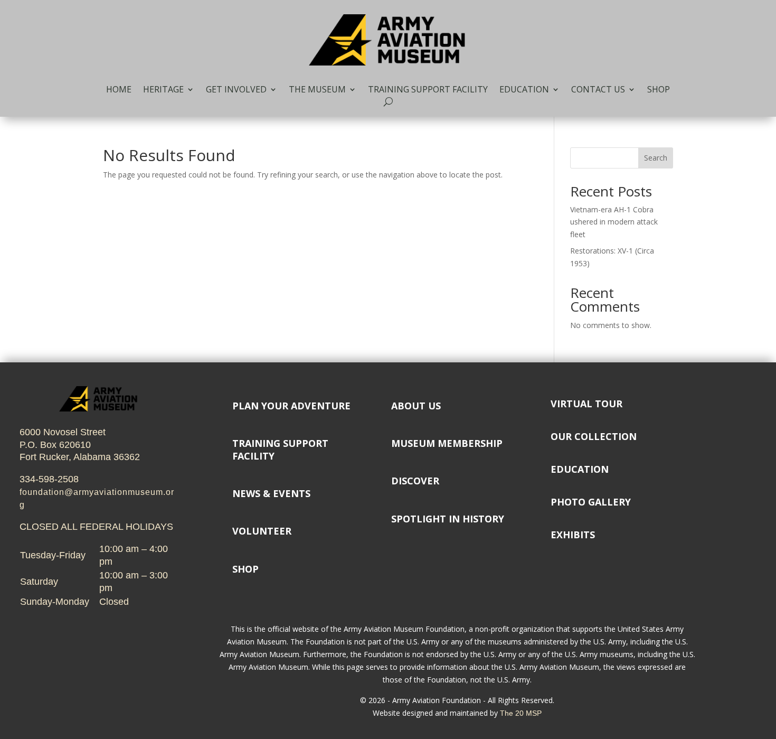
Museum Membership (447, 443)
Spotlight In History (447, 518)
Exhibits (573, 534)
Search (655, 158)
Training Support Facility (428, 90)
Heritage (163, 90)
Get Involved (236, 90)
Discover (415, 480)
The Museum (317, 90)
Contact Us (598, 90)
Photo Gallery (591, 501)
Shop (658, 90)
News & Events (271, 493)
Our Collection (594, 436)
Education (524, 90)
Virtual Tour (586, 403)
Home (118, 90)
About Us (416, 405)
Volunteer (261, 531)
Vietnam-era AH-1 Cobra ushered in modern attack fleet (614, 222)
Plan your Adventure (291, 405)
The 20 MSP (521, 713)
